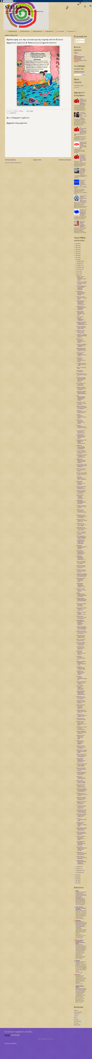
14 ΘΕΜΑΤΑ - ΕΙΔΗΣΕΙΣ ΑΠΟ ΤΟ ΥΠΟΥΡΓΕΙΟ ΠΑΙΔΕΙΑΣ (81, 336)
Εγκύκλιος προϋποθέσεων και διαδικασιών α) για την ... (81, 427)
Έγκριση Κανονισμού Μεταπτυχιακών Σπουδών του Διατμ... (81, 786)
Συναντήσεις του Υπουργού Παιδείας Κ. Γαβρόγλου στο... (81, 715)
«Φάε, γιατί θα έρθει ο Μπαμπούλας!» (81, 640)
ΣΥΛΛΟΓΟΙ (60, 31)
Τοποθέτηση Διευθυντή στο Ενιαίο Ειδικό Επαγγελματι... (81, 492)
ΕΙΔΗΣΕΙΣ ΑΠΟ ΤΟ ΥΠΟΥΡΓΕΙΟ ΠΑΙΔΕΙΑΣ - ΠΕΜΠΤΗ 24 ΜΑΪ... (81, 824)
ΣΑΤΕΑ (77, 890)
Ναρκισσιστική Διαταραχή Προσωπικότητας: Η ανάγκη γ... (81, 652)
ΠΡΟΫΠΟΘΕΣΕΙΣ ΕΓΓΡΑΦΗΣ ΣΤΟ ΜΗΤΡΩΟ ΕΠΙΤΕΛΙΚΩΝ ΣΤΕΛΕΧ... (80, 622)
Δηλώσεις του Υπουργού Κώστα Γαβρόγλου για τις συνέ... (81, 474)
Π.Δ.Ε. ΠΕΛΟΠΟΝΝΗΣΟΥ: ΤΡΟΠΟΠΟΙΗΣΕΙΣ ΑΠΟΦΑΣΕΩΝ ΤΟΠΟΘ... (81, 398)
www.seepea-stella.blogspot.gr (78, 59)
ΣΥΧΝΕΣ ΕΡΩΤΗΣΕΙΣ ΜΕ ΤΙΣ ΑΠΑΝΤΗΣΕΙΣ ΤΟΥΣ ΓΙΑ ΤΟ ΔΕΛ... (81, 628)
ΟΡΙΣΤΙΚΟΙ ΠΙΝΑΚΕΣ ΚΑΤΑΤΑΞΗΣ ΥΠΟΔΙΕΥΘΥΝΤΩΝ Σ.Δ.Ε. (81, 663)
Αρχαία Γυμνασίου (78, 1012)
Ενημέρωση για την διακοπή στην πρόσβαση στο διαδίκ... (80, 737)
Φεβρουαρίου (79, 870)
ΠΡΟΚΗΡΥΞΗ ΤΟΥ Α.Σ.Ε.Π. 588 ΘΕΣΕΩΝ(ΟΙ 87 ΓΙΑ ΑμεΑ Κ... (81, 723)
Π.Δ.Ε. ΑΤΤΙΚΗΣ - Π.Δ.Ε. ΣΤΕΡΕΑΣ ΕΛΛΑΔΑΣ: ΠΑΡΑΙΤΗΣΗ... (81, 465)
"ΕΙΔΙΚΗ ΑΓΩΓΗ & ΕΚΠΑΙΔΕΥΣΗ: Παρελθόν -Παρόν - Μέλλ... (80, 313)
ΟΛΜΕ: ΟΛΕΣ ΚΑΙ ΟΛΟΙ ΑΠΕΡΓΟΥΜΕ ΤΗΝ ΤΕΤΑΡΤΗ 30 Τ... (81, 829)
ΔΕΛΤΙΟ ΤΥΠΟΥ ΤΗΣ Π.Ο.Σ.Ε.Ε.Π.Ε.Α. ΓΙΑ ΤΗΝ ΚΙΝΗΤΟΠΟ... (81, 755)
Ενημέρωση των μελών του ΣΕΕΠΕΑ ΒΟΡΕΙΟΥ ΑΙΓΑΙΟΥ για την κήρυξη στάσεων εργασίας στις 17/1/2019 (81, 990)
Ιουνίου (78, 273)
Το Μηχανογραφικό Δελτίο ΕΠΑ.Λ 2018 (80, 719)
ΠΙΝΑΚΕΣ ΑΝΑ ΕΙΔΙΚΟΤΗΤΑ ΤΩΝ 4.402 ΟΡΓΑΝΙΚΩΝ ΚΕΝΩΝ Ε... (80, 461)
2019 (77, 257)
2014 (77, 880)
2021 (77, 253)
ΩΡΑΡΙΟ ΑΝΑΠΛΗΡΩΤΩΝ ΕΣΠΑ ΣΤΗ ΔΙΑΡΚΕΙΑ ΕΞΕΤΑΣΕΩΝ (81, 595)
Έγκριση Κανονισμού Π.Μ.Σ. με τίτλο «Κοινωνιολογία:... (80, 331)
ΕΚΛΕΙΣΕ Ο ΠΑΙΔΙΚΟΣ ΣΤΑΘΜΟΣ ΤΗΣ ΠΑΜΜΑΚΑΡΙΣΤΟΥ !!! (81, 323)
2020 (77, 255)
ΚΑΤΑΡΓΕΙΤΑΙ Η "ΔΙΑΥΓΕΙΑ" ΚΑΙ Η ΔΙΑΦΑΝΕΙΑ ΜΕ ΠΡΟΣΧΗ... (80, 293)
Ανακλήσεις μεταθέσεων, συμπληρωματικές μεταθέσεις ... (81, 345)
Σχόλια (77, 41)
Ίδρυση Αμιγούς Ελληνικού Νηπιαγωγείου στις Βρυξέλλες (80, 483)
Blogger (52, 1038)
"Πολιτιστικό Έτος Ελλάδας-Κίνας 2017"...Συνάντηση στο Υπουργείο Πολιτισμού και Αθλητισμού (80, 116)
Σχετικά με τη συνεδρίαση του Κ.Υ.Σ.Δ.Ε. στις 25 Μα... (80, 658)
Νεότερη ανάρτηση (10, 160)
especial (75, 1010)
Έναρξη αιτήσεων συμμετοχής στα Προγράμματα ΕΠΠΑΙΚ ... (80, 742)
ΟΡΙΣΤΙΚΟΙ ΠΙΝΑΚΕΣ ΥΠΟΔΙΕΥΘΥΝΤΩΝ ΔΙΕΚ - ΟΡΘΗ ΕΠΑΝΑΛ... (81, 379)
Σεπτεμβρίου (79, 267)
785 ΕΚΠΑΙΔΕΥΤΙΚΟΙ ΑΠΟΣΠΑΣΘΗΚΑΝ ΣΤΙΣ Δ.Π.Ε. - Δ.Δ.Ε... (81, 349)
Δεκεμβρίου (79, 261)
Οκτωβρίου (79, 265)
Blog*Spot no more (79, 85)
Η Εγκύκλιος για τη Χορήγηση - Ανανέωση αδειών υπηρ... (81, 520)
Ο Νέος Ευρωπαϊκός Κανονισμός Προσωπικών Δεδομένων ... (80, 706)
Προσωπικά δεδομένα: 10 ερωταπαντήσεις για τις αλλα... (81, 566)
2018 (77, 259)
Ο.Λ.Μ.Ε (76, 1015)
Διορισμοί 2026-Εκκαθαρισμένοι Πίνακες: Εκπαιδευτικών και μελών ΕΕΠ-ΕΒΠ (83, 145)
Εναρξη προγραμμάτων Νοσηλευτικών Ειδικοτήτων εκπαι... (81, 487)
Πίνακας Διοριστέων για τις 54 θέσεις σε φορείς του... (81, 374)
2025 (77, 245)
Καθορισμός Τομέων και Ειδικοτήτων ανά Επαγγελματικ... (81, 802)
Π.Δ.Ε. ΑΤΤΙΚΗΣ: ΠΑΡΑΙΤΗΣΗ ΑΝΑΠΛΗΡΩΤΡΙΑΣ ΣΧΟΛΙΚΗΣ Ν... (80, 760)
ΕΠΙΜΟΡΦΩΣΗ (37, 31)
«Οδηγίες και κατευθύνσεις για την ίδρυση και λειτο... (81, 411)
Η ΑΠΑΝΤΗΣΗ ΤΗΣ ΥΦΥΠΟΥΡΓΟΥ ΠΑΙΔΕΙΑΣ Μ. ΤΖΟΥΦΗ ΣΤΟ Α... (80, 302)
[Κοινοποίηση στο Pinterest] (32, 111)
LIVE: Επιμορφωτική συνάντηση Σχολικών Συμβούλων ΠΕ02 (81, 537)
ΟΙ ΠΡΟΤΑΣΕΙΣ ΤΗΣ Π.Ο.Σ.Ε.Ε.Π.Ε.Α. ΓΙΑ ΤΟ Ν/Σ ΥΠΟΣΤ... (81, 528)
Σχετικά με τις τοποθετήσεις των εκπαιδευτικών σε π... (81, 777)
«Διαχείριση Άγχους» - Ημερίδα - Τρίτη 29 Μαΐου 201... (81, 701)
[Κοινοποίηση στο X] (29, 111)
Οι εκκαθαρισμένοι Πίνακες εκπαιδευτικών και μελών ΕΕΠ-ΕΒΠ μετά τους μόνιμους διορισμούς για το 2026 (80, 131)
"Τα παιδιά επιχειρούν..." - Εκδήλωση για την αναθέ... (81, 364)
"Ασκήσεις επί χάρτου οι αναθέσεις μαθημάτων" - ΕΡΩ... (81, 613)
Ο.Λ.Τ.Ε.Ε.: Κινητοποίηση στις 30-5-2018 (81, 819)
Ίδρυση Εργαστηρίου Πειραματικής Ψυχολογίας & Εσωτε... (80, 580)
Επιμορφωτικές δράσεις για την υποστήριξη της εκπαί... (81, 571)
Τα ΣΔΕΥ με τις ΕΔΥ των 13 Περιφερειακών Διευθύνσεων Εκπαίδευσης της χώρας (83, 212)
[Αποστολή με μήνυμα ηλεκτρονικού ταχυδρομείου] (27, 111)
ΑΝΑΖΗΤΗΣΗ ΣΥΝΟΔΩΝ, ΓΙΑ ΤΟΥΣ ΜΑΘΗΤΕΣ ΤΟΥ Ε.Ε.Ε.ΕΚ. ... (81, 547)
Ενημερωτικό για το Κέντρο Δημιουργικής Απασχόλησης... (81, 516)
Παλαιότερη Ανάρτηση (65, 160)
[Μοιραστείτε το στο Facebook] (31, 111)
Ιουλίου (78, 271)
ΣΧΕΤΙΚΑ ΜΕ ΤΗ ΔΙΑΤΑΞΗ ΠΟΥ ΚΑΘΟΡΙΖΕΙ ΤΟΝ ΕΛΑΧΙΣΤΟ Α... (80, 552)
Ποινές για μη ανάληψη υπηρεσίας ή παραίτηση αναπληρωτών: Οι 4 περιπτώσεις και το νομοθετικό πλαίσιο (80, 184)
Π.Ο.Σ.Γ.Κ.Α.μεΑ (77, 1021)
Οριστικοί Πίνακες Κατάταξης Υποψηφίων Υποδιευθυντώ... (80, 496)
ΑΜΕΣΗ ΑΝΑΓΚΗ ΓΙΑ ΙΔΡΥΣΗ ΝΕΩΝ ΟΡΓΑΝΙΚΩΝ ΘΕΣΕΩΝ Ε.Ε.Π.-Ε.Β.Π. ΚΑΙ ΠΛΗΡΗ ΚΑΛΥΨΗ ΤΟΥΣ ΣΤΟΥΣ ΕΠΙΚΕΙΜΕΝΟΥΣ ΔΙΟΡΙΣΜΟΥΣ (81, 924)
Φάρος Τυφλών (77, 1024)
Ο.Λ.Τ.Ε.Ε (76, 1019)
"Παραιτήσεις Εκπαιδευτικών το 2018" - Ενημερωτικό (81, 478)
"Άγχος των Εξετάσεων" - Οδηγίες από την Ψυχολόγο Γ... (81, 682)
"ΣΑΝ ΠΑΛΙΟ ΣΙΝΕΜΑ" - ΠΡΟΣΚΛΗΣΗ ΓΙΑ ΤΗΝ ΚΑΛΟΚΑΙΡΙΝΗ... (81, 392)
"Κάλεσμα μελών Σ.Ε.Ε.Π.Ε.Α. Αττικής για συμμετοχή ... (81, 617)
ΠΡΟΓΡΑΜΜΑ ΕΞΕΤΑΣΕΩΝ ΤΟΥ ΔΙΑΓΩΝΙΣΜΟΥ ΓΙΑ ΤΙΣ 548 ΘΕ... (81, 502)
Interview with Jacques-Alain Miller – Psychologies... (81, 604)
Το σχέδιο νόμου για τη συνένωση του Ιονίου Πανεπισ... (81, 506)
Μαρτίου (78, 868)
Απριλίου (79, 866)
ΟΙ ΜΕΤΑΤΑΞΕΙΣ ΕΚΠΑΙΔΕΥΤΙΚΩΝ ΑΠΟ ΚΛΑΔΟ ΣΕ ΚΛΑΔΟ (80, 436)
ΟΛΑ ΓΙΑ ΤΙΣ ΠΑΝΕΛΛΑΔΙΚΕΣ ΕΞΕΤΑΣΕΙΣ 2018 (80, 668)
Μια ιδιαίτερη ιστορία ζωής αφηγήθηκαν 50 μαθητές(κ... (81, 833)
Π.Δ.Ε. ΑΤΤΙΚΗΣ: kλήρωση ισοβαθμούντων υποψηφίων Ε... (80, 318)
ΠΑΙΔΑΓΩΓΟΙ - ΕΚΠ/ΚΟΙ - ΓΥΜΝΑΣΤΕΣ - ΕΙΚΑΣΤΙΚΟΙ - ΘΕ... (81, 456)
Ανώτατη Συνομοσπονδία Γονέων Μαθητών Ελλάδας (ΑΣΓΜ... (81, 765)
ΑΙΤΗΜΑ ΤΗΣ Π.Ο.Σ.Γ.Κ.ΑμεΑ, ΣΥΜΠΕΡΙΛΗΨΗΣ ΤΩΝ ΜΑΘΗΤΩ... (80, 447)
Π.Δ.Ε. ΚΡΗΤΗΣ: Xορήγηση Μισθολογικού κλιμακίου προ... (80, 687)
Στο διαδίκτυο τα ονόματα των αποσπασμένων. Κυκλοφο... (81, 283)
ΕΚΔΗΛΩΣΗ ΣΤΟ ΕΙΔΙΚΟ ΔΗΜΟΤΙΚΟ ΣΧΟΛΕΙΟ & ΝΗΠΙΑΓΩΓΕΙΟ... (81, 862)
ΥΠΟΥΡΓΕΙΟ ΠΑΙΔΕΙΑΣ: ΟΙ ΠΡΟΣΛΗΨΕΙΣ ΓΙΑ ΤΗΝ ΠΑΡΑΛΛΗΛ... (81, 790)
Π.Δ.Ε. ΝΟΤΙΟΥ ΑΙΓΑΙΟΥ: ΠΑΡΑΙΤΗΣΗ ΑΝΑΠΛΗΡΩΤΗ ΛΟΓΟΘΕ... (81, 848)
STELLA (13, 7)
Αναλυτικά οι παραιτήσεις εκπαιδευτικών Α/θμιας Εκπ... (81, 678)
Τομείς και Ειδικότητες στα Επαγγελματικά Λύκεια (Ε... (81, 769)
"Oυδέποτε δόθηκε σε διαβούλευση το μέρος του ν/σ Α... (81, 711)
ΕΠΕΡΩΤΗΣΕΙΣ (25, 31)
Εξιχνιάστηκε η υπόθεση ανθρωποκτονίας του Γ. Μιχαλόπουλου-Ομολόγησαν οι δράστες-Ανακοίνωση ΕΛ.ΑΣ (80, 199)
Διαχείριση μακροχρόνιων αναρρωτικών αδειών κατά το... (81, 416)
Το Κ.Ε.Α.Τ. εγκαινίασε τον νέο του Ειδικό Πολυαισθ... (81, 533)
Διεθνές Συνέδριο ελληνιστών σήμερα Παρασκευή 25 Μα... (81, 781)
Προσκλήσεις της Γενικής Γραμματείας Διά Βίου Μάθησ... (81, 751)
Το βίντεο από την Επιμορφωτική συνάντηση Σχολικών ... (81, 511)
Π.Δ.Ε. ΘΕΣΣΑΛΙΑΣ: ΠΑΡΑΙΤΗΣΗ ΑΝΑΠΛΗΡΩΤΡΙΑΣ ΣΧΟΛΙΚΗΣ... (80, 843)
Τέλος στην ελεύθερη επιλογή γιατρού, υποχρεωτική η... (80, 643)
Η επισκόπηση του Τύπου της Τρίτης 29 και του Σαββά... (81, 524)
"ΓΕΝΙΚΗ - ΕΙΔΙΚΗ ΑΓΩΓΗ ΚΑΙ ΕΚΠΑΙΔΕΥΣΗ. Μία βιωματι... (81, 278)
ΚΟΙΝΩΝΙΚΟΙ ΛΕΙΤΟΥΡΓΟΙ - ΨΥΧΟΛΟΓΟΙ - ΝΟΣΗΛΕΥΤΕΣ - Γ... (81, 558)
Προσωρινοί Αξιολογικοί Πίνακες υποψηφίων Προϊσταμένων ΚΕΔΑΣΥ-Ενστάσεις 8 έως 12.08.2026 (80, 225)
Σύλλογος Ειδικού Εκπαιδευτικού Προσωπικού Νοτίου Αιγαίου (80, 942)
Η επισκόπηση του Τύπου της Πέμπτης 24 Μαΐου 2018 (81, 857)
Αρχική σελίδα (37, 160)
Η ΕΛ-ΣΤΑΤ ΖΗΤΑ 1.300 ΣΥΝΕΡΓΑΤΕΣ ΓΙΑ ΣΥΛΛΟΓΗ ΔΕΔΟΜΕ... (81, 811)
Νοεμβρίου (79, 263)
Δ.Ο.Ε (75, 1017)
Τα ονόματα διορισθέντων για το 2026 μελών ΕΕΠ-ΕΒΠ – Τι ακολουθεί (82, 171)
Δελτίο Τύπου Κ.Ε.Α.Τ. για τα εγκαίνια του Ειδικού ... (81, 469)
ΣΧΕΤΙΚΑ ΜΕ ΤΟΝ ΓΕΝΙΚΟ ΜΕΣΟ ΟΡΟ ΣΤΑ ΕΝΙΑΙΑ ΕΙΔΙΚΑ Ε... (81, 600)
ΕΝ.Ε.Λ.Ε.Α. (78, 974)
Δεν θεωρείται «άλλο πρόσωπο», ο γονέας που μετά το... (81, 403)
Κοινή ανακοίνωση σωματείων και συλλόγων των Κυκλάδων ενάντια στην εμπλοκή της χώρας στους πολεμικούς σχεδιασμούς (81, 947)
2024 (77, 247)
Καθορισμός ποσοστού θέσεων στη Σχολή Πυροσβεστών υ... (81, 798)
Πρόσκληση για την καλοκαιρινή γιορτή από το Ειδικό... (80, 697)
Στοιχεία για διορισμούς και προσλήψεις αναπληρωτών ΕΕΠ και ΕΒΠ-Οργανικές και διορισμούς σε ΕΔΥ (80, 158)
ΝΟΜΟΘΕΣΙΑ (49, 31)
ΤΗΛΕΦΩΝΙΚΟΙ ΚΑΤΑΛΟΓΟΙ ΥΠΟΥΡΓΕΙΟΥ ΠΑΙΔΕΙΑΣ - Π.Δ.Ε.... (81, 585)
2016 (77, 877)
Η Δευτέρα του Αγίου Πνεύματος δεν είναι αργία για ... (81, 590)
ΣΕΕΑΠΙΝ (78, 960)
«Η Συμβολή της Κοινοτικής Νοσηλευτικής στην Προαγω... (80, 359)
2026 (77, 243)
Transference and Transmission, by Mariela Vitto (80, 647)
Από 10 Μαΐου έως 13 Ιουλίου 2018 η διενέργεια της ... (80, 384)
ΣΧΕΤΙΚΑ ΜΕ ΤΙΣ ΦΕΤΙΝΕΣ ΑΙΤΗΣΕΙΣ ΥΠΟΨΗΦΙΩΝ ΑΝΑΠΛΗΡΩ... (81, 308)
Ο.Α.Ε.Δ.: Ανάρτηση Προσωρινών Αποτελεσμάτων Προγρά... (80, 838)
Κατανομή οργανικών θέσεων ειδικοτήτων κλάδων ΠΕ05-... (81, 327)
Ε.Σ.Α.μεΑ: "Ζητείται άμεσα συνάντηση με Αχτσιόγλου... (81, 452)
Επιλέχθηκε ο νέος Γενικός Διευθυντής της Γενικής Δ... (81, 794)
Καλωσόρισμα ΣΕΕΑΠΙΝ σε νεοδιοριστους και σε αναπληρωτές (81, 963)
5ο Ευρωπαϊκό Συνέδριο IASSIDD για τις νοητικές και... (81, 609)
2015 (77, 878)
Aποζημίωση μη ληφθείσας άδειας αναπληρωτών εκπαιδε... (80, 673)
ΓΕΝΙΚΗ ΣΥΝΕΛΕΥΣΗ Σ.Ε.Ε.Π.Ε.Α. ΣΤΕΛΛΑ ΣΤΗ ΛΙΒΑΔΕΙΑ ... (81, 407)
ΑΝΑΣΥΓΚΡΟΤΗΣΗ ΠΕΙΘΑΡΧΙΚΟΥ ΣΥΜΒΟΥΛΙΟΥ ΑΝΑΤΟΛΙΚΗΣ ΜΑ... (81, 693)
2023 (77, 249)
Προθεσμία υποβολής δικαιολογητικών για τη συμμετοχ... (81, 388)
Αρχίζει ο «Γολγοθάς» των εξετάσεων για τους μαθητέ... (80, 562)
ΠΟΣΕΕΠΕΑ (78, 920)
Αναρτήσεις (78, 39)
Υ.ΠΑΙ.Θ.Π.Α (71, 31)
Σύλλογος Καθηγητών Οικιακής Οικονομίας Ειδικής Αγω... (81, 732)
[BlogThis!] (28, 111)
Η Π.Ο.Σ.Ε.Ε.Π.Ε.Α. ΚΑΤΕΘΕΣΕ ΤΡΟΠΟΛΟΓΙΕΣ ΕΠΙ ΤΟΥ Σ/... (81, 354)
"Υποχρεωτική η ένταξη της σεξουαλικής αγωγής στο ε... (81, 807)
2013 (77, 882)
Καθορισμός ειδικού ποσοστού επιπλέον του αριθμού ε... (81, 747)
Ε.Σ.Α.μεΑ (76, 1023)
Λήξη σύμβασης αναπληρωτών (80, 371)
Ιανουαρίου (79, 872)
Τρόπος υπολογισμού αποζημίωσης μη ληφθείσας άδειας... (81, 636)
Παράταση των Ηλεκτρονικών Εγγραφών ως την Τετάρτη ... (80, 340)
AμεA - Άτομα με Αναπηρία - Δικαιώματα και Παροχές (81, 908)
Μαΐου (78, 275)
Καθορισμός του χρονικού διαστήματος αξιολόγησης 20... (81, 853)
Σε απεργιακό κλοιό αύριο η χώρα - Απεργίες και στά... (80, 431)
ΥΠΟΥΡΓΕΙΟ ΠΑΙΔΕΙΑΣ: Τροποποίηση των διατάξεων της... (81, 815)
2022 (77, 251)
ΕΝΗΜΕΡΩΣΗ (12, 31)
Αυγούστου (79, 269)
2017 (77, 875)
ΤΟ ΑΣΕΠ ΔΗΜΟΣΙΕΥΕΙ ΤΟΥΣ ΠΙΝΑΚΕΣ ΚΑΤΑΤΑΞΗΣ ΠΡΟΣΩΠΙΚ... (81, 288)
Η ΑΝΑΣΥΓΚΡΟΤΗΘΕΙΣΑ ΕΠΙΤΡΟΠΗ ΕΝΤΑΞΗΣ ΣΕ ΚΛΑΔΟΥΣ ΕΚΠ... (81, 575)
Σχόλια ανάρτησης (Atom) (16, 162)
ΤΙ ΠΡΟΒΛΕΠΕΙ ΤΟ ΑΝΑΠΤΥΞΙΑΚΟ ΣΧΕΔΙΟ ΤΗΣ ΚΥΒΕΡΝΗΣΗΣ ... (80, 542)
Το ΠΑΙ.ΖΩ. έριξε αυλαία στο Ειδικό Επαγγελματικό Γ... (81, 728)
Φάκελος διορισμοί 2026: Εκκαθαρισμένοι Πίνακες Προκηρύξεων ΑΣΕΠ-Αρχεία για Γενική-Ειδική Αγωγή (80, 102)
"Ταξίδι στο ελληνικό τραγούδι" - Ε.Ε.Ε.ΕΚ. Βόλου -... (81, 298)
